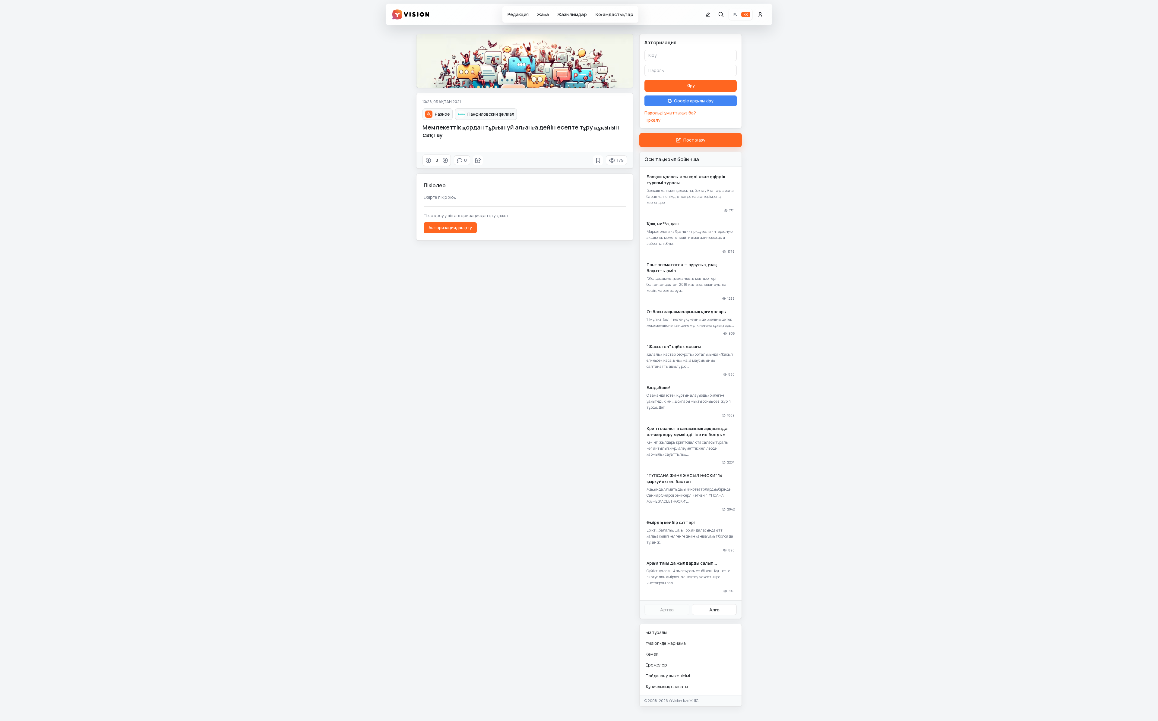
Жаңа (543, 14)
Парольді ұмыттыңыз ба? (670, 113)
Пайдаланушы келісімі (668, 676)
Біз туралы (656, 632)
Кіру (691, 86)
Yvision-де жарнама (666, 643)
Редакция (518, 14)
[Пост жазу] (707, 14)
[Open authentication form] (760, 14)
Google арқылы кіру (693, 101)
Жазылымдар (572, 14)
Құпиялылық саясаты (667, 686)
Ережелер (656, 665)
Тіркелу (652, 120)
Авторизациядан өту (450, 227)
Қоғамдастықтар (614, 14)
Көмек (652, 654)
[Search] (721, 14)
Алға (714, 610)
